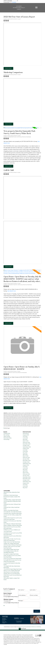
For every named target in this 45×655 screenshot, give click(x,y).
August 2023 (26, 483)
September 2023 (27, 481)
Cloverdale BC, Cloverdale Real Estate (12, 511)
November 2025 (26, 443)
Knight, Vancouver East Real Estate (12, 542)
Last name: (33, 589)
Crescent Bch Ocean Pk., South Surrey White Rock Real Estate (20, 284)
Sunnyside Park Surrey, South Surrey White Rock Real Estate (19, 136)
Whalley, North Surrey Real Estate (12, 573)
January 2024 (26, 475)
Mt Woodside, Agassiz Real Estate (11, 549)
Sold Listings (6, 439)
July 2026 (25, 436)
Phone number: (34, 595)
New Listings (6, 434)
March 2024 (25, 472)
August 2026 (26, 434)
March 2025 (25, 456)
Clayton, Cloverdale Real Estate (11, 510)
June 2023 (25, 486)
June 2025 (25, 451)
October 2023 (26, 480)
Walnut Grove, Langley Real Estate (12, 570)
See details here (11, 291)
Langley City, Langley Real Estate (11, 543)
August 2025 (26, 448)
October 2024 (26, 462)
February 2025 (26, 457)
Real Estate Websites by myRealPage (34, 626)
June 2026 (25, 437)
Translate (14, 2)
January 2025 (26, 459)
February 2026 (26, 442)
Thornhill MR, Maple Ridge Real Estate (13, 569)
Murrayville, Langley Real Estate (11, 554)
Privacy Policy (23, 626)
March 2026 (25, 440)
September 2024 (27, 463)
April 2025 (25, 454)
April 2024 (25, 471)
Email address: (22, 595)
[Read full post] (22, 128)
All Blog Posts (7, 433)
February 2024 (26, 474)
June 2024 (25, 468)
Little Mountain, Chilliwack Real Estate (12, 545)
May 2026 (25, 439)
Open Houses (7, 436)
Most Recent (26, 433)
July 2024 (25, 466)
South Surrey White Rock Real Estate (12, 558)
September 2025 (27, 447)
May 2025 (25, 453)
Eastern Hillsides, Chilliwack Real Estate (13, 525)
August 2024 (26, 465)
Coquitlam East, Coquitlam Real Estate (13, 513)
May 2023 (25, 487)
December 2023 (26, 477)
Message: (20, 600)
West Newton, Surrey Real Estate (11, 572)
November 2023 (26, 478)
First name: (21, 589)
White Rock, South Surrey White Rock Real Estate (17, 372)
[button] (4, 605)
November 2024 (26, 460)
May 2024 (25, 469)
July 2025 (25, 450)
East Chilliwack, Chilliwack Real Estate (12, 523)
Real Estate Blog (7, 437)
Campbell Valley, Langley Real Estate (12, 499)
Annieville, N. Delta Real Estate (11, 495)
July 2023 (25, 484)
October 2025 (26, 445)
